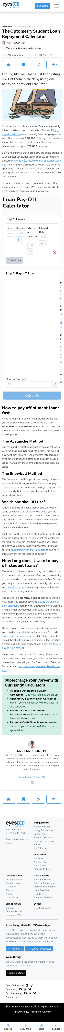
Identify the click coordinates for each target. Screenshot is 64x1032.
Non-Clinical (23, 26)
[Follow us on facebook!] (21, 989)
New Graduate (41, 890)
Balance (20, 228)
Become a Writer (15, 915)
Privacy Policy (21, 1011)
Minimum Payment (32, 234)
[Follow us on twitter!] (29, 989)
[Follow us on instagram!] (25, 989)
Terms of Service (41, 1011)
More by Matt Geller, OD (32, 777)
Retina (9, 890)
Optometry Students (44, 886)
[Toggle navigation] (56, 5)
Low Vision (12, 897)
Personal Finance (43, 879)
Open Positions (16, 973)
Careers (10, 908)
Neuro (9, 894)
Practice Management (45, 883)
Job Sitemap (40, 848)
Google (10, 843)
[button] (54, 64)
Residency (39, 894)
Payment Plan (61, 300)
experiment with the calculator (28, 550)
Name (9, 228)
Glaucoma (11, 886)
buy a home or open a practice (19, 636)
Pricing (37, 844)
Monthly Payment (16, 379)
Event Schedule (42, 908)
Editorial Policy (42, 869)
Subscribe (42, 6)
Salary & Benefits (43, 897)
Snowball (61, 374)
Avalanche (61, 340)
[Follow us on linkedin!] (32, 783)
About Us (39, 858)
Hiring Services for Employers (43, 832)
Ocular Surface (14, 879)
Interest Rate (43, 230)
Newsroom (40, 865)
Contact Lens (13, 883)
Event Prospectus (41, 948)
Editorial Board (14, 911)
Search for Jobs (42, 826)
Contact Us (40, 862)
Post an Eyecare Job (44, 837)
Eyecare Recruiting (44, 841)
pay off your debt (16, 587)
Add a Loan (14, 260)
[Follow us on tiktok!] (31, 985)
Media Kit (17, 948)
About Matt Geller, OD (32, 751)
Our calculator (28, 511)
